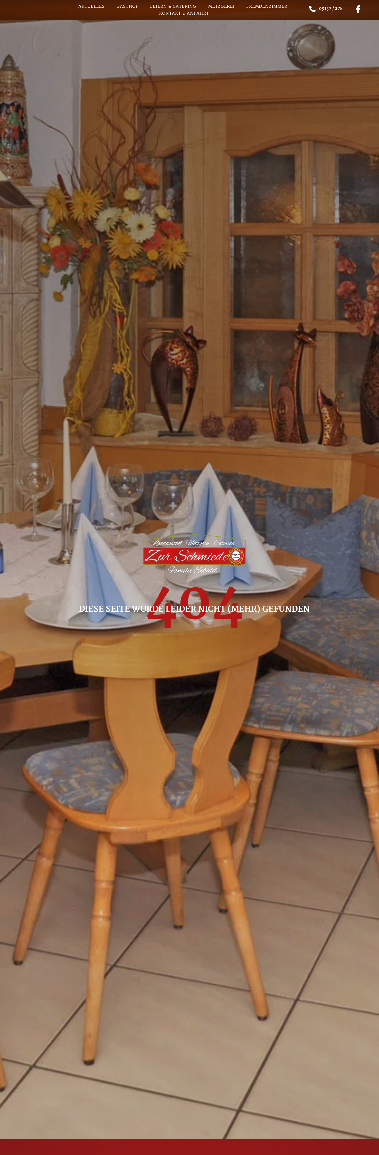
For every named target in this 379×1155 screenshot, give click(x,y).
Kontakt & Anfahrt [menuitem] (184, 13)
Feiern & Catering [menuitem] (173, 6)
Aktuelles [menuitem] (91, 6)
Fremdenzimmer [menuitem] (266, 6)
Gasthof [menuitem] (127, 6)
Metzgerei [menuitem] (221, 6)
